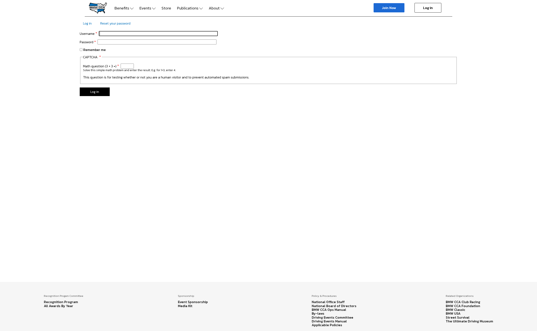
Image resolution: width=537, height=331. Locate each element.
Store (166, 8)
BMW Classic (455, 309)
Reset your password (115, 23)
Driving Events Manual (329, 321)
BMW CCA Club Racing (463, 301)
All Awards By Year (58, 305)
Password (86, 41)
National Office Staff (328, 301)
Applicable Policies (327, 324)
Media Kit (185, 305)
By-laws (318, 313)
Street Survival (457, 317)
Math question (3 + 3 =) (99, 66)
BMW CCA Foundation (463, 305)
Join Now (389, 7)
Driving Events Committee (332, 317)
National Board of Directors (334, 305)
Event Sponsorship (193, 301)
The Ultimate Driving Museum (469, 321)
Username (87, 33)
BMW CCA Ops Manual (329, 309)
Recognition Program (61, 301)
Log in (428, 7)
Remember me (94, 49)
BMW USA (453, 313)
